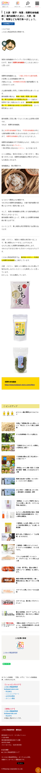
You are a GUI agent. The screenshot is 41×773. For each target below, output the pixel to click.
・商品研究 (11, 713)
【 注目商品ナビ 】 (8, 23)
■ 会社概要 (5, 750)
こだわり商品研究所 (10, 653)
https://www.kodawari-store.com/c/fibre (20, 385)
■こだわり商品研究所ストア (11, 752)
